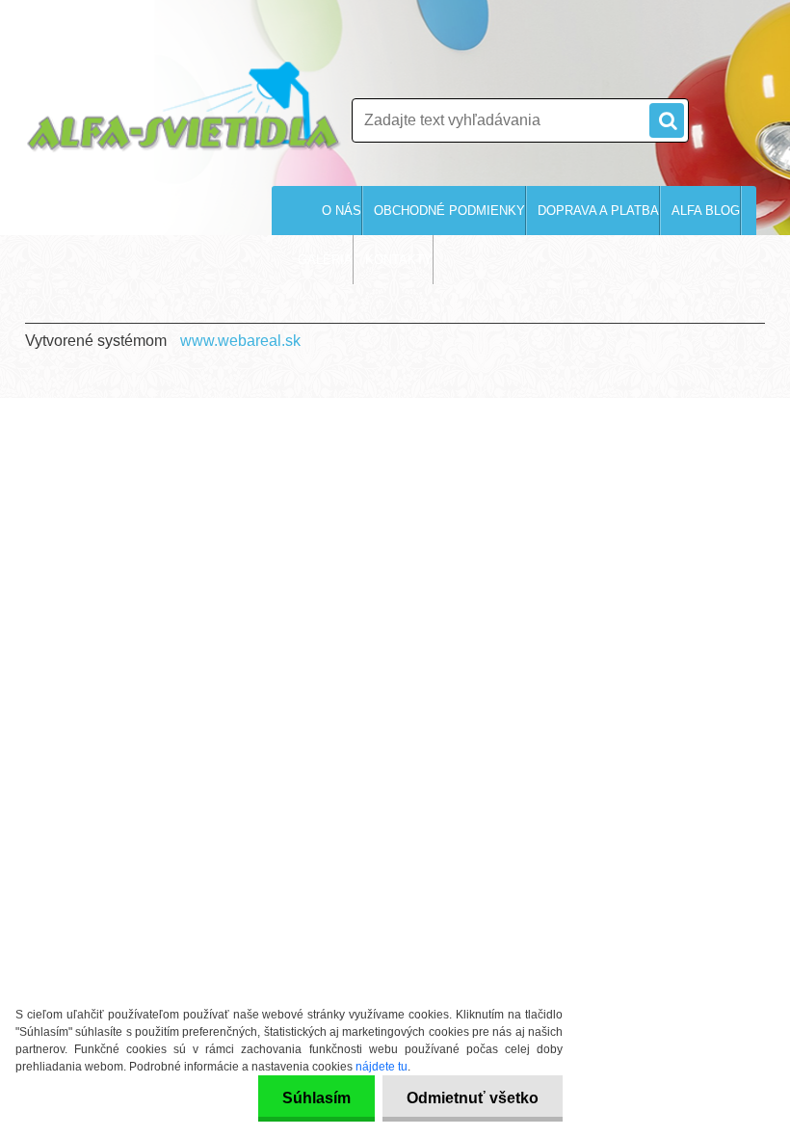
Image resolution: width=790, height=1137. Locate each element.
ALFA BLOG (706, 210)
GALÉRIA (325, 259)
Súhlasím (316, 1098)
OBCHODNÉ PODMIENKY (449, 210)
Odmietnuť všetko (473, 1098)
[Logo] (184, 106)
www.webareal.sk (240, 340)
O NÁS (341, 210)
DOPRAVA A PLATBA (598, 210)
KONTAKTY (399, 259)
